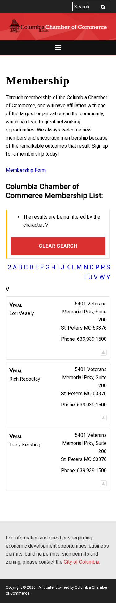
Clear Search (58, 246)
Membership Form (26, 170)
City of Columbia (81, 562)
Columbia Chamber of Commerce (58, 26)
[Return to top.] (103, 352)
